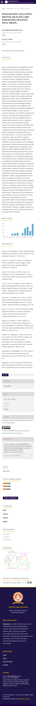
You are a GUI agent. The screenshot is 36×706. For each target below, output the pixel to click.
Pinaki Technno (25, 699)
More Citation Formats (13, 455)
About (5, 658)
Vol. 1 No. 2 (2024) (19, 8)
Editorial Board (7, 661)
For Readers (6, 534)
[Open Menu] (2, 2)
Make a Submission (10, 498)
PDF (6, 375)
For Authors (6, 537)
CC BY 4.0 (24, 583)
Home (4, 8)
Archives (10, 8)
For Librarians (7, 540)
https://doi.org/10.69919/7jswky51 (14, 51)
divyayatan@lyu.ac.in (14, 676)
